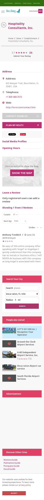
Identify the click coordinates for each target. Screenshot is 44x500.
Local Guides (8, 3)
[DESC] (37, 227)
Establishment (30, 38)
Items (18, 38)
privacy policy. (25, 485)
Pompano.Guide (11, 465)
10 (14, 214)
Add (40, 11)
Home (10, 38)
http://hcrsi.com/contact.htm (21, 107)
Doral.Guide (9, 469)
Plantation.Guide (12, 462)
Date (16, 221)
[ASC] (41, 227)
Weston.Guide (10, 459)
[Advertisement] (22, 422)
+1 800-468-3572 (14, 96)
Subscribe (36, 3)
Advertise (18, 3)
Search (9, 288)
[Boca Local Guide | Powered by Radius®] (13, 11)
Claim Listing (27, 3)
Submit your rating (22, 56)
